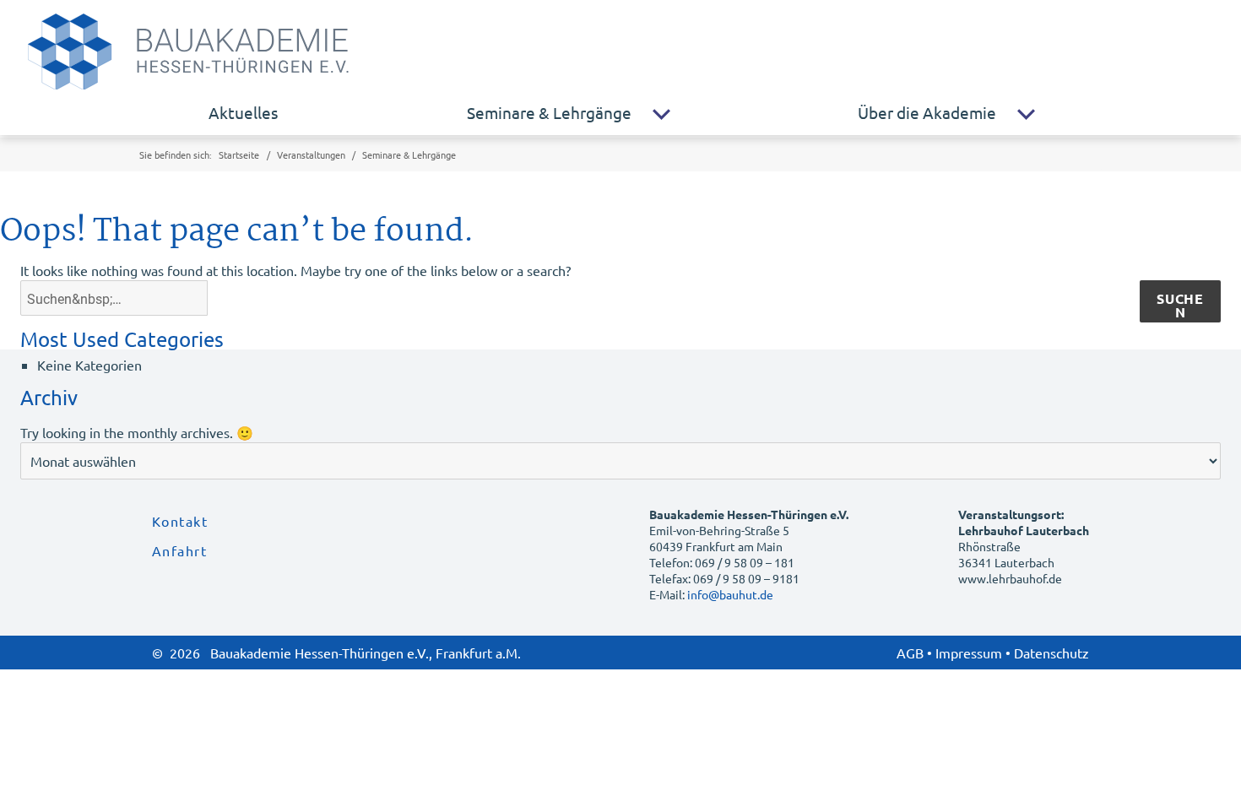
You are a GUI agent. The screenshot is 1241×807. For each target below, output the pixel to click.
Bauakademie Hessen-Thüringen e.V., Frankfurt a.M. (365, 652)
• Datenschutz (1047, 652)
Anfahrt (179, 550)
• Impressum (964, 652)
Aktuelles (243, 112)
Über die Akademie (927, 112)
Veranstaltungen (311, 154)
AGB (910, 652)
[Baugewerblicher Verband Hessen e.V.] (260, 47)
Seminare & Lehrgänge (549, 112)
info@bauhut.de (730, 594)
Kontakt (180, 520)
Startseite (239, 154)
